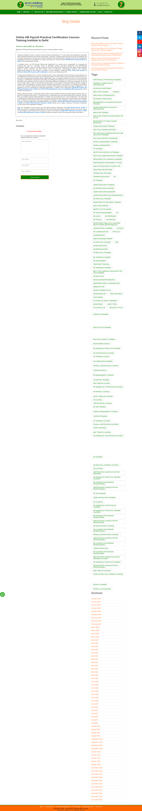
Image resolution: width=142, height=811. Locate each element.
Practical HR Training (102, 327)
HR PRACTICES (98, 276)
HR (115, 176)
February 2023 (96, 621)
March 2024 (95, 637)
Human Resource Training (104, 126)
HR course (97, 400)
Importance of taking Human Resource (105, 122)
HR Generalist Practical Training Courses (107, 511)
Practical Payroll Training (104, 339)
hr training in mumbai (102, 268)
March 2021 (95, 627)
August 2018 (95, 726)
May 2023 (94, 669)
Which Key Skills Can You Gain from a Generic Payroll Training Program (107, 44)
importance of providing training (107, 202)
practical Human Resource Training (108, 156)
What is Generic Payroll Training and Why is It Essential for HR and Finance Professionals (107, 54)
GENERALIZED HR (99, 294)
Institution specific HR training (106, 152)
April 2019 (94, 640)
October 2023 (96, 764)
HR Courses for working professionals (103, 530)
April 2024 (94, 653)
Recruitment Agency (101, 344)
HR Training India (87, 806)
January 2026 (96, 611)
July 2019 (94, 704)
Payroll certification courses (106, 424)
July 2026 (94, 723)
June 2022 (95, 691)
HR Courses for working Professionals (103, 544)
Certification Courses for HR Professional (105, 521)
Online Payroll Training (103, 228)
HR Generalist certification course (108, 436)
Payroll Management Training (105, 142)
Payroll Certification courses (106, 534)
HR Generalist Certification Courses (104, 506)
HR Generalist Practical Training (107, 348)
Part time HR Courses (102, 570)
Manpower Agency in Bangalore (106, 283)
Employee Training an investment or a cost (108, 116)
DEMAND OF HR (98, 287)
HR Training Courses (101, 421)
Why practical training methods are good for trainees (108, 134)
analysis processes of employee (106, 166)
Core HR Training (100, 416)
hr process (111, 219)
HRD (116, 242)
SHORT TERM (112, 304)
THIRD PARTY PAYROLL (101, 264)
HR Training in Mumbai (102, 257)
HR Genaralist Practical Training (107, 562)
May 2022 (94, 665)
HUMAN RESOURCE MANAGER (104, 192)
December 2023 (96, 796)
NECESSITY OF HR (116, 307)
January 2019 (96, 598)
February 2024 (96, 624)
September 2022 (97, 745)
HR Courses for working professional (103, 552)
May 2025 (94, 672)
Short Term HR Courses (103, 396)
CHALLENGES (98, 297)
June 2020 (95, 685)
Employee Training (100, 112)
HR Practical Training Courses (106, 465)
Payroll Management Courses (105, 411)
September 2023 (97, 748)
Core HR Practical (100, 548)
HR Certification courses (103, 526)
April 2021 (94, 643)
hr (117, 213)
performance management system (107, 163)
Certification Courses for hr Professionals (105, 566)
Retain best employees (102, 99)
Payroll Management (101, 145)
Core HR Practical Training (104, 497)
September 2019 (97, 742)
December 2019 (96, 787)
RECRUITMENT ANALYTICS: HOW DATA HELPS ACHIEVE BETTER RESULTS (106, 224)
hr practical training (102, 199)
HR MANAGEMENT (99, 261)
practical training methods (104, 130)
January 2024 (96, 608)
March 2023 (95, 634)
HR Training (98, 457)
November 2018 (96, 768)
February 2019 (96, 614)
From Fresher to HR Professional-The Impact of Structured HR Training (107, 69)
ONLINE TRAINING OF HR (102, 290)
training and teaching (102, 173)
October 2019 (96, 755)
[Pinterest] (139, 55)
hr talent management (102, 213)
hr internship (110, 216)
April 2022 (94, 646)
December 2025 (96, 799)
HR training (98, 149)
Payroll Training (100, 584)
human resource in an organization (108, 195)
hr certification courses (103, 188)
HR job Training (99, 407)
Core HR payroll (100, 428)
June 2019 (95, 681)
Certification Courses (102, 403)
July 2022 (94, 713)
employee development (103, 239)
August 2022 (95, 729)
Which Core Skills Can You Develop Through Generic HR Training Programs (106, 49)
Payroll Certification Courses (106, 366)
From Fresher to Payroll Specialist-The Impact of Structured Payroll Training (107, 64)
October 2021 (96, 758)
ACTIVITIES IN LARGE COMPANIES (105, 301)
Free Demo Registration (63, 806)
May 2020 (94, 659)
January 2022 (96, 605)
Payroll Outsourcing (102, 589)
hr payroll (97, 219)
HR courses (98, 468)
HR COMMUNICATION (100, 232)
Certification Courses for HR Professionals (105, 488)
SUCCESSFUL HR (99, 307)
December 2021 (96, 790)
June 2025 (95, 697)
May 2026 (94, 675)
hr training (98, 180)
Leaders (116, 92)
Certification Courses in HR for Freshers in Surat (106, 557)
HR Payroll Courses (101, 391)
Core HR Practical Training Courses (108, 574)
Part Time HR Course (101, 383)
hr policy (116, 232)
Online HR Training (100, 314)
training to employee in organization (103, 84)
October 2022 (96, 761)
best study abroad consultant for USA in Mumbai (107, 272)
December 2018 (96, 784)
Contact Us (99, 806)
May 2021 (94, 662)
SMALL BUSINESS (116, 294)
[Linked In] (139, 46)
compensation (99, 235)
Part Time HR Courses (102, 432)
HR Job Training (99, 493)
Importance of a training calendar (107, 159)
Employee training (100, 92)
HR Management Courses (103, 375)
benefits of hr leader (102, 209)
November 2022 (96, 774)
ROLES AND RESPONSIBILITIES (104, 280)
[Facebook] (139, 33)
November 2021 (96, 771)
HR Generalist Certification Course (108, 387)
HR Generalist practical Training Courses (107, 478)
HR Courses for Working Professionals (103, 483)
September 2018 (97, 739)
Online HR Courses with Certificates (36, 72)
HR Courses (98, 502)
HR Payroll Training (101, 380)
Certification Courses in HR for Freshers (106, 472)
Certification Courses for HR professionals (105, 539)
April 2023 (94, 649)
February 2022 (96, 618)
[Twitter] (139, 37)
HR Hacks (97, 216)
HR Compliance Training (103, 361)
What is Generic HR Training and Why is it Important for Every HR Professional (105, 59)
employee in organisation (103, 95)
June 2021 (95, 688)
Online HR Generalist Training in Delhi (38, 103)
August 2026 (95, 736)
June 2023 (95, 694)
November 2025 (96, 780)
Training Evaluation (101, 176)
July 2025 (94, 720)
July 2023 (94, 716)
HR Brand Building (100, 249)
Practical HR (49, 806)
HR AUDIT (120, 228)
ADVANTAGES (98, 304)
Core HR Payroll (100, 370)
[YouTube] (139, 42)
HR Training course (101, 356)
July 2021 (94, 710)
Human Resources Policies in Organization (105, 108)
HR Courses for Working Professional (103, 516)
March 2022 (95, 630)
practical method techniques (105, 138)
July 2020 (94, 707)
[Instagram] (139, 50)
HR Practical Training (102, 242)
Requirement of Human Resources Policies (107, 103)
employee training (100, 206)
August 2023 (95, 732)
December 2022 (96, 793)
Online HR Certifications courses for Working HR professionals (62, 89)
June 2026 (95, 701)
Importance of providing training (107, 80)
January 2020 (96, 602)
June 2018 (95, 678)
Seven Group (72, 808)
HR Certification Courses (103, 353)
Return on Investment (102, 88)
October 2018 (96, 752)
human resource (100, 245)
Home (41, 806)
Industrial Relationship (103, 169)
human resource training (104, 185)
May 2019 (94, 656)
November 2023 (96, 777)
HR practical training (102, 252)
